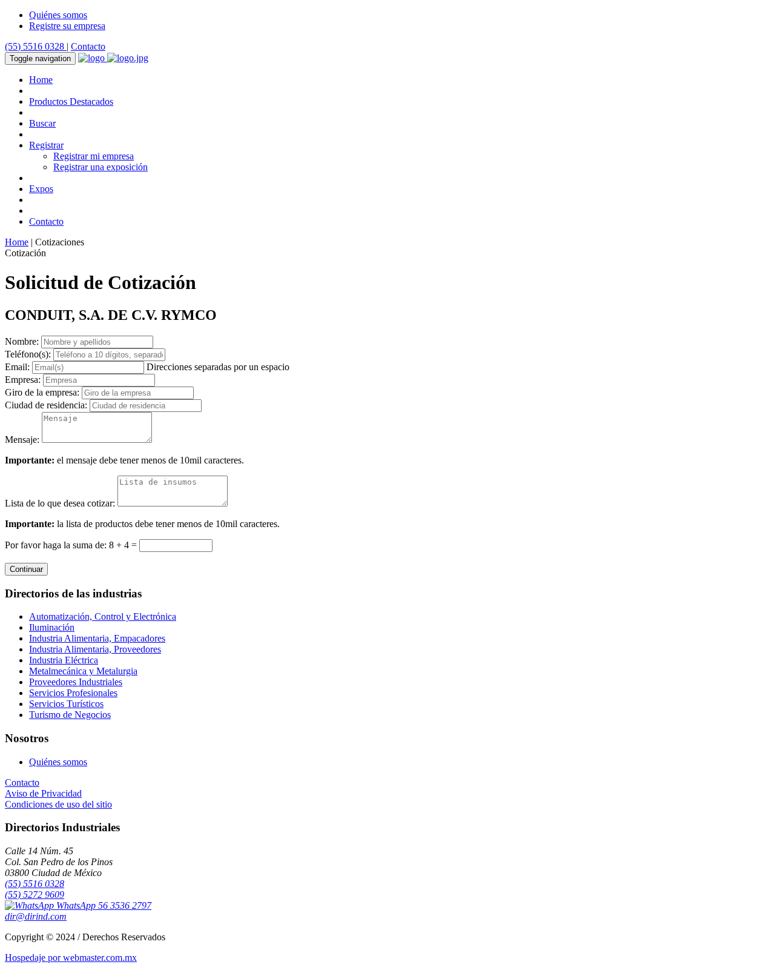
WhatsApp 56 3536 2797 (102, 905)
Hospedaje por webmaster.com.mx (71, 957)
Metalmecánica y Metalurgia (83, 671)
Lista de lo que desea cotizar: (60, 503)
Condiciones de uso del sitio (58, 804)
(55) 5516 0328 (36, 46)
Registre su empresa (67, 26)
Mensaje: (22, 439)
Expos (41, 189)
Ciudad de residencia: (46, 405)
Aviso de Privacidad (43, 793)
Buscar (42, 123)
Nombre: (22, 341)
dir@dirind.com (36, 916)
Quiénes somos (58, 15)
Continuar (26, 569)
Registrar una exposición (100, 167)
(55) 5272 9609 (34, 894)
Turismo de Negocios (70, 714)
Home (41, 80)
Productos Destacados (71, 101)
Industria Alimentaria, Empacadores (97, 638)
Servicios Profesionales (73, 693)
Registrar (46, 145)
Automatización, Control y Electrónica (102, 616)
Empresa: (23, 379)
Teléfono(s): (28, 354)
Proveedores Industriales (75, 682)
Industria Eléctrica (63, 660)
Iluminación (51, 627)
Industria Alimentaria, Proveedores (95, 649)
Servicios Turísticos (66, 704)
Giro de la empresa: (42, 392)
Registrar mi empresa (93, 156)
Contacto (88, 46)
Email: (17, 367)
